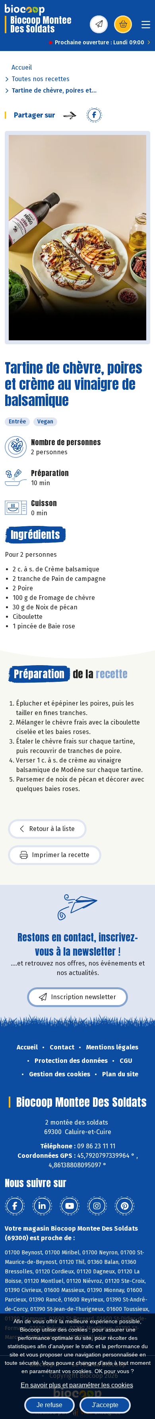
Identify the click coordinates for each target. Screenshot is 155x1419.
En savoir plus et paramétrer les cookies (77, 1385)
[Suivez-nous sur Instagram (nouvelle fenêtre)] (97, 1206)
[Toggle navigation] (145, 27)
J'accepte (105, 1405)
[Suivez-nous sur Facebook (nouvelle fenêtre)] (15, 1206)
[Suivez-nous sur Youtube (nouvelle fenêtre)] (69, 1206)
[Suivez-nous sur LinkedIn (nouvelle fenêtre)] (42, 1206)
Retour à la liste (52, 829)
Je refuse (49, 1405)
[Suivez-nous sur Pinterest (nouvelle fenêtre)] (124, 1206)
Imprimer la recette (60, 855)
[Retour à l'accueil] (25, 10)
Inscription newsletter (83, 997)
